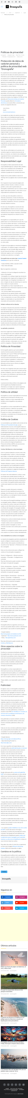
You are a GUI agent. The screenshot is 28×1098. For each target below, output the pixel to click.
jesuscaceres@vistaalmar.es (9, 112)
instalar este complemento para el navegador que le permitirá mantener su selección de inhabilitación (13, 837)
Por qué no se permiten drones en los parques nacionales (12, 990)
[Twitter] (5, 2)
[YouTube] (9, 2)
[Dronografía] (14, 6)
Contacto (14, 1090)
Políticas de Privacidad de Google (9, 425)
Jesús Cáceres (20, 1093)
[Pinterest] (19, 2)
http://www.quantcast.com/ (14, 635)
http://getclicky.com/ (10, 637)
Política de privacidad (11, 1089)
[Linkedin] (16, 2)
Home (7, 1088)
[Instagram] (12, 2)
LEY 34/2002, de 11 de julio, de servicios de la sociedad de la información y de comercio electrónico (14, 713)
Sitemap (21, 1089)
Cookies (3, 643)
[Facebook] (2, 2)
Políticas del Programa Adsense (9, 471)
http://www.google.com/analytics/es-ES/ (11, 634)
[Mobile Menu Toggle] (2, 6)
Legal (13, 55)
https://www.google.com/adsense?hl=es (11, 739)
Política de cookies (16, 1088)
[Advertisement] (14, 33)
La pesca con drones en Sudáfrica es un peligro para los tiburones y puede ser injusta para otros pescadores (12, 1019)
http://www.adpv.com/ (6, 742)
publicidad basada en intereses (19, 748)
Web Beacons (9, 643)
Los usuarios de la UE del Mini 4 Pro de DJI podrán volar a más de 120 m (13, 1070)
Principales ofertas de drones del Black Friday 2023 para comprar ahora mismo (12, 1042)
